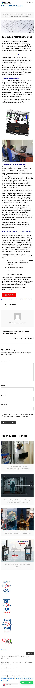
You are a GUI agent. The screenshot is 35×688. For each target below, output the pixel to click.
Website (4, 405)
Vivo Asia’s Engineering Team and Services (17, 231)
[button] (28, 2)
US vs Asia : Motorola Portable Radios (17, 565)
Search (4, 650)
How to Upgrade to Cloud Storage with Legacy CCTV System (17, 501)
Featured (28, 299)
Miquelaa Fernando (17, 323)
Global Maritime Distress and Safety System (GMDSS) (16, 332)
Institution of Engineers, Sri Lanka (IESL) (14, 208)
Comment (5, 361)
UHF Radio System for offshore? (17, 533)
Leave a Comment (18, 299)
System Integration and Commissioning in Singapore (17, 467)
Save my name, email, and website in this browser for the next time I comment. (18, 415)
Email (3, 395)
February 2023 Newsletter (22, 338)
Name (4, 385)
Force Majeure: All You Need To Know (13, 676)
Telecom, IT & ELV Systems (12, 6)
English (8, 684)
